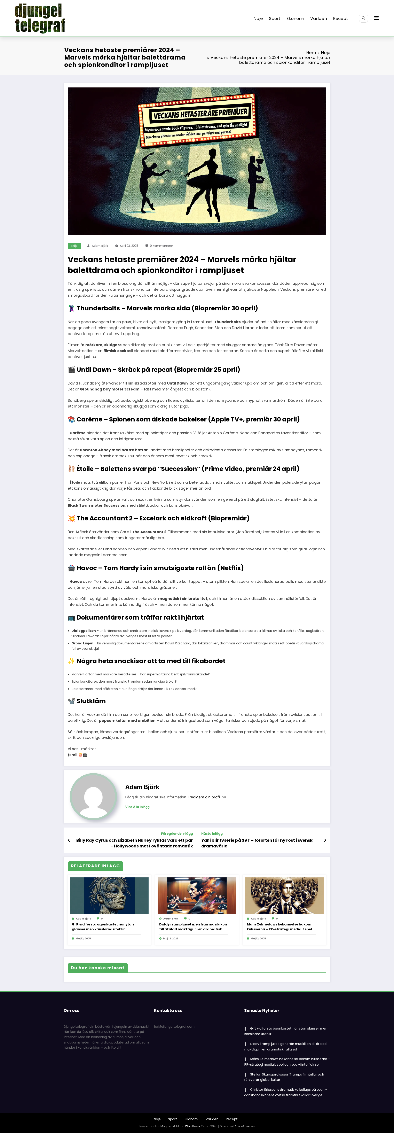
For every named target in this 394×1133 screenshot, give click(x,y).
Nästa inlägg (212, 834)
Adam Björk (100, 246)
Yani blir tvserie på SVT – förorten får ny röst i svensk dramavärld (257, 843)
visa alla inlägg (137, 807)
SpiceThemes (245, 1126)
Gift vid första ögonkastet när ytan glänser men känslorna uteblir (103, 927)
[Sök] (363, 18)
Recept (340, 18)
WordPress (192, 1126)
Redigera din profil (204, 797)
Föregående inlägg (177, 834)
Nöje (258, 18)
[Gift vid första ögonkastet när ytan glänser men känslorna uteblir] (109, 895)
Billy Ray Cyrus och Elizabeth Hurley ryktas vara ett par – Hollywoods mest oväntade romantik (134, 843)
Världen (318, 18)
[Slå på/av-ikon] (376, 18)
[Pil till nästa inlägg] (325, 840)
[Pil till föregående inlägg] (69, 840)
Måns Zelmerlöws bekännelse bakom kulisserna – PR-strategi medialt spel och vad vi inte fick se (279, 927)
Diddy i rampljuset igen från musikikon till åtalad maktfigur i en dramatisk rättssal (193, 927)
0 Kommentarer (161, 246)
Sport (274, 18)
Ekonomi (295, 18)
